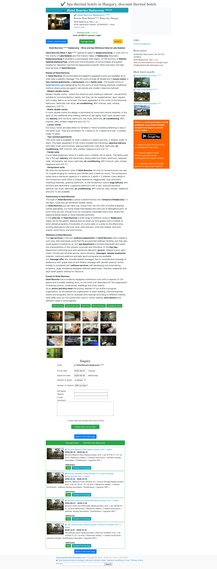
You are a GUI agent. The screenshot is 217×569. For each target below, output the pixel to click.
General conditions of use (118, 560)
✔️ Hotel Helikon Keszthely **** (147, 75)
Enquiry (118, 41)
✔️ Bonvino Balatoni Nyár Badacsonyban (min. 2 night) (88, 449)
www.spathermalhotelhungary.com (71, 557)
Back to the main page (85, 436)
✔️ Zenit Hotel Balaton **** (145, 89)
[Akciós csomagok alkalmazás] (151, 136)
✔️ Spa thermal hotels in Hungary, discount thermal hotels (108, 4)
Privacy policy (137, 560)
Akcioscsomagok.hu (142, 44)
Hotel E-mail (79, 27)
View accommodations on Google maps (150, 62)
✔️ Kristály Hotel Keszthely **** (147, 103)
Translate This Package (81, 468)
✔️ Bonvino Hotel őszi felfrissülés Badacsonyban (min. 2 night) (92, 500)
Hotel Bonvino (53, 85)
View (68, 468)
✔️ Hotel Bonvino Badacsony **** (92, 15)
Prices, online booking (56, 41)
